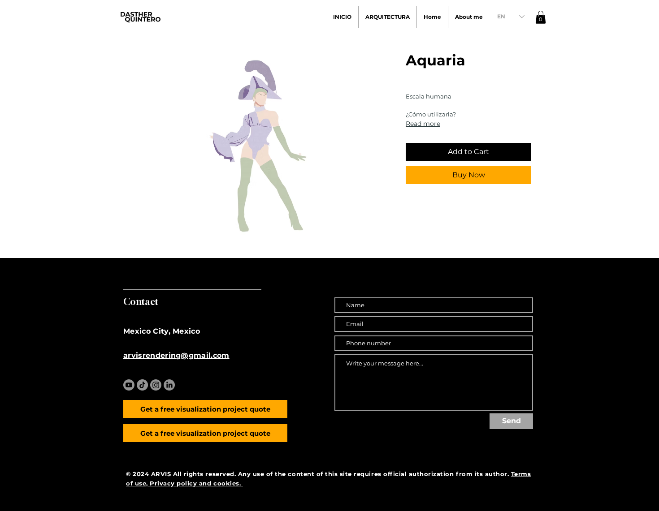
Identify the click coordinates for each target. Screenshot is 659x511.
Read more (423, 124)
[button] (540, 17)
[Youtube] (128, 385)
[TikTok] (142, 385)
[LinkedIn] (169, 385)
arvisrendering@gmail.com (176, 355)
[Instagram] (155, 385)
